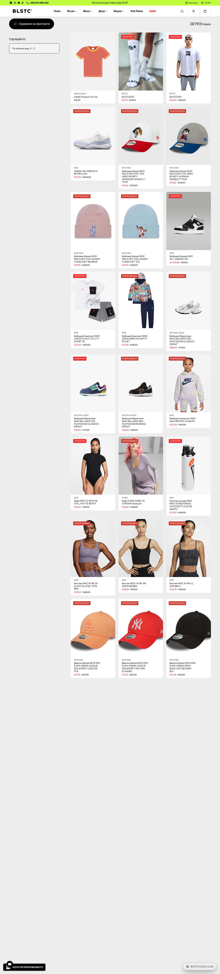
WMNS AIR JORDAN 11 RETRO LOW (86, 172)
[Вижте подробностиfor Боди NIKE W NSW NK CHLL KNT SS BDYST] (93, 466)
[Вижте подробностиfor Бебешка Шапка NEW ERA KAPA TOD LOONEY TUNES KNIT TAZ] (141, 221)
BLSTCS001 (128, 97)
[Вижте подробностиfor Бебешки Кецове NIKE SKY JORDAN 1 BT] (188, 221)
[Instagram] (15, 3)
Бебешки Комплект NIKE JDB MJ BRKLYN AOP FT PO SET (135, 339)
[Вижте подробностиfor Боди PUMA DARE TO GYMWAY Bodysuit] (141, 466)
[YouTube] (19, 3)
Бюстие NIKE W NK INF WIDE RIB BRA (134, 585)
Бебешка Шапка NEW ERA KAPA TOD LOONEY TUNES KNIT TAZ (135, 259)
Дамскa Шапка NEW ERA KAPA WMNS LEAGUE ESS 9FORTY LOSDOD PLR (87, 667)
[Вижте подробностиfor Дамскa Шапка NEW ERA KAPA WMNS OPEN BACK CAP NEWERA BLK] (188, 628)
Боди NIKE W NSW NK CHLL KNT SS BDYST (86, 502)
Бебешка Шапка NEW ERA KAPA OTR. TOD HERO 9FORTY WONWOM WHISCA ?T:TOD (133, 176)
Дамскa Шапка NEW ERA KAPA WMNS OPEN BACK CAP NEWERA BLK (183, 667)
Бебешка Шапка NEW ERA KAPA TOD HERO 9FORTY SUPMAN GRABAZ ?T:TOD (181, 175)
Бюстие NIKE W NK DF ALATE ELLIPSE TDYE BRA (86, 586)
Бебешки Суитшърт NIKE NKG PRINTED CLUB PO (183, 420)
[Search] (182, 11)
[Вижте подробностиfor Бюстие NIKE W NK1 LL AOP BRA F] (188, 548)
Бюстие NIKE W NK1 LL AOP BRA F (182, 585)
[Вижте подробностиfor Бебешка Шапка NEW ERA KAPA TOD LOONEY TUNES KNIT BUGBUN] (93, 221)
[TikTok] (23, 3)
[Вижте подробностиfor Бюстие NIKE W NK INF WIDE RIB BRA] (141, 548)
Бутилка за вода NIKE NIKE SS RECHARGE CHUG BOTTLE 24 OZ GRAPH (181, 505)
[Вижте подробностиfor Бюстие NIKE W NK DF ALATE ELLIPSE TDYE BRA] (93, 548)
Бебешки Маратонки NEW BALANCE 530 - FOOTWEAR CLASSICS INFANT (182, 340)
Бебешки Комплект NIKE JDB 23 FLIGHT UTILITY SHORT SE (87, 339)
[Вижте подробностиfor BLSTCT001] (188, 61)
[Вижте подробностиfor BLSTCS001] (141, 61)
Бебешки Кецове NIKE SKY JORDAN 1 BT (181, 257)
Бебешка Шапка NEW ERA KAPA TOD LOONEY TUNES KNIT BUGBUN (87, 259)
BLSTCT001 (175, 97)
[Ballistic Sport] (21, 11)
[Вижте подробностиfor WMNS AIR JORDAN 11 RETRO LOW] (93, 136)
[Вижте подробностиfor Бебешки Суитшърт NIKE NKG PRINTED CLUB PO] (188, 383)
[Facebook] (11, 3)
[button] (205, 11)
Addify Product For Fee (86, 97)
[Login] (193, 11)
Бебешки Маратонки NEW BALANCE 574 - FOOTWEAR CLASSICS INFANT (86, 422)
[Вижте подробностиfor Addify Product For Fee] (93, 61)
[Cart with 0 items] (205, 11)
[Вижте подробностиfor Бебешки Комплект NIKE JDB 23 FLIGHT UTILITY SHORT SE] (93, 301)
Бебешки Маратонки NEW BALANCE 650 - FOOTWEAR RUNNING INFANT (134, 422)
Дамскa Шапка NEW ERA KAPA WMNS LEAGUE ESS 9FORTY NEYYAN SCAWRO (135, 667)
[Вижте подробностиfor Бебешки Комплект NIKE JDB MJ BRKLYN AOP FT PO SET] (141, 301)
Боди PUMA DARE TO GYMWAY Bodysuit (133, 502)
